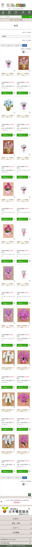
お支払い (16, 519)
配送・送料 (16, 523)
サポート (16, 528)
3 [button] (27, 52)
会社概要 (16, 532)
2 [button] (25, 52)
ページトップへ (29, 494)
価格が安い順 (10, 45)
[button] (30, 52)
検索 (30, 16)
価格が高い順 (18, 45)
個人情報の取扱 (5, 543)
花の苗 (16, 20)
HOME (11, 20)
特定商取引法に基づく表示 (8, 539)
